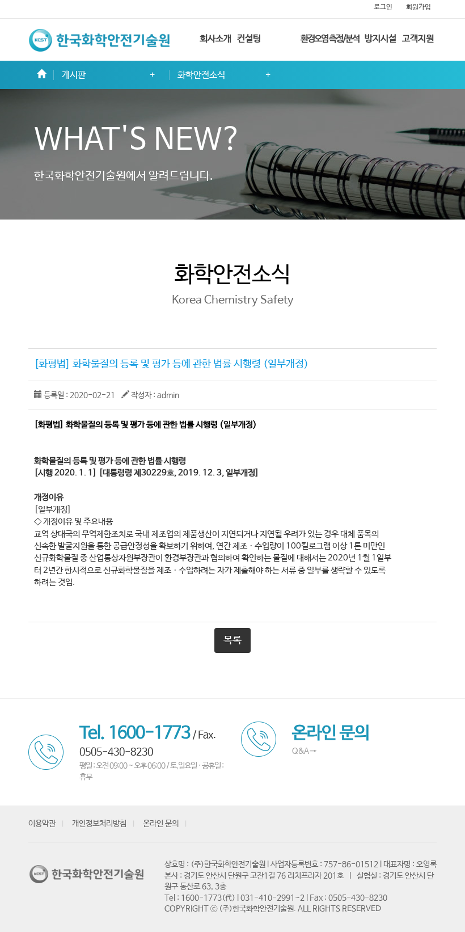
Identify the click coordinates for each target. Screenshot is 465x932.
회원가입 (418, 7)
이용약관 (42, 823)
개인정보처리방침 (99, 823)
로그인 (383, 7)
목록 (232, 640)
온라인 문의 (161, 823)
